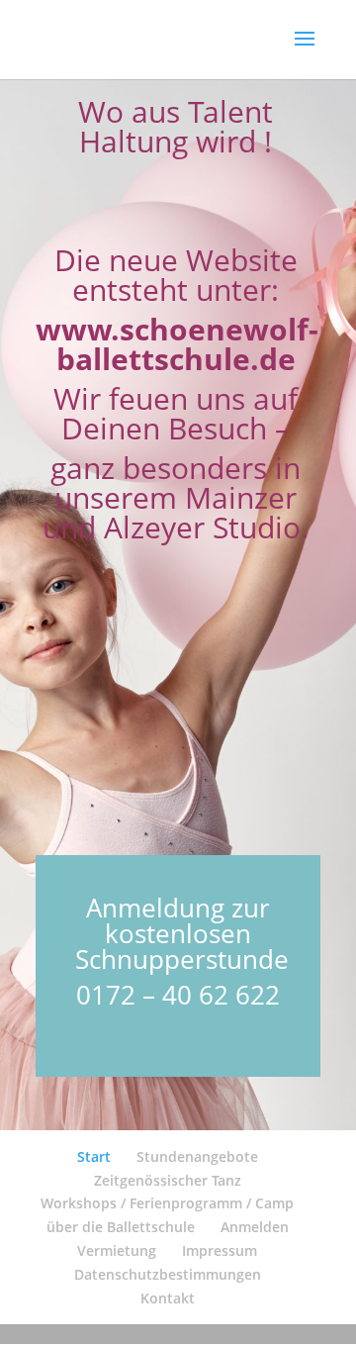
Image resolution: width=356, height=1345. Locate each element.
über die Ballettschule (120, 1226)
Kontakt (167, 1298)
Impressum (219, 1250)
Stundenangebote (197, 1156)
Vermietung (116, 1250)
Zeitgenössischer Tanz (167, 1180)
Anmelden (255, 1226)
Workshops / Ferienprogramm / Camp (167, 1203)
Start (94, 1156)
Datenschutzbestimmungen (167, 1274)
